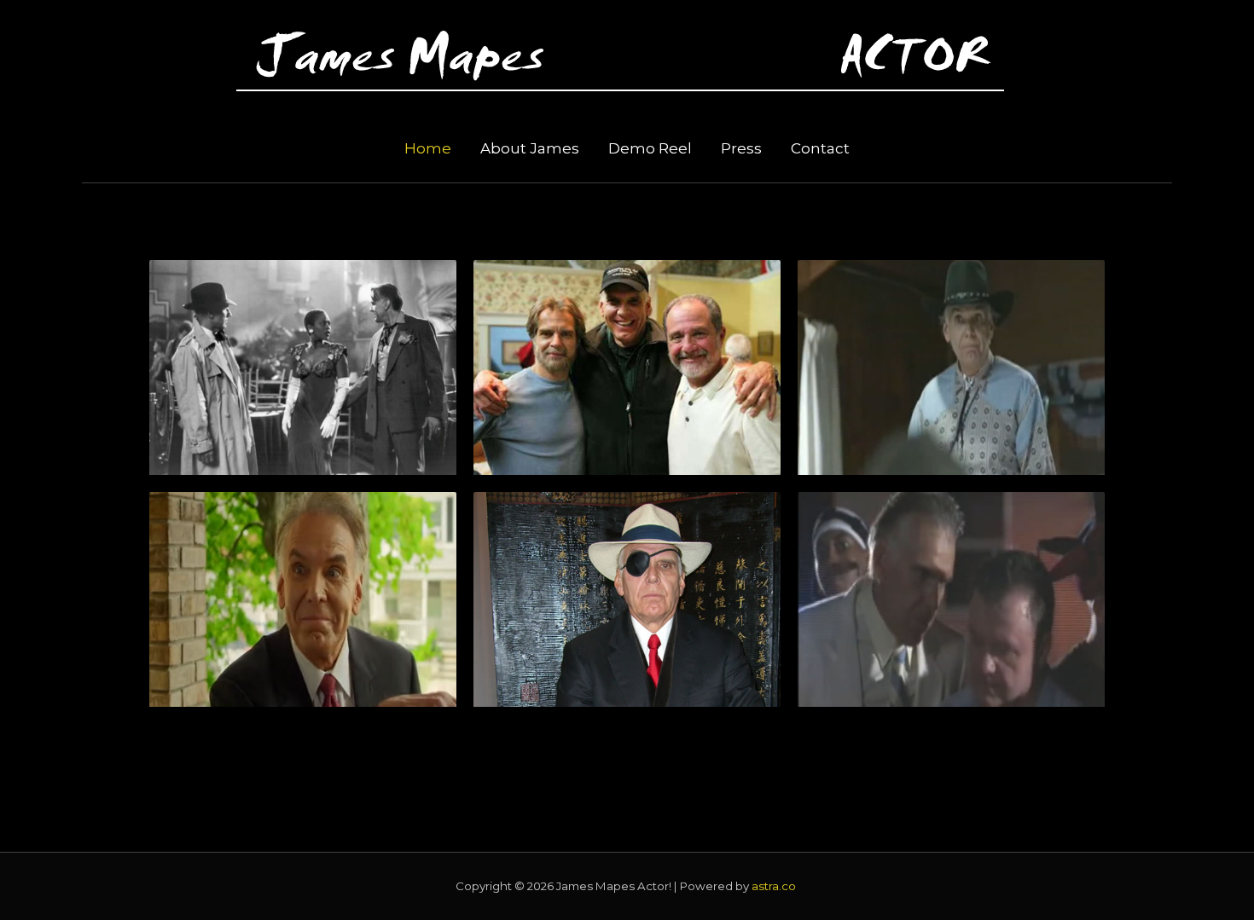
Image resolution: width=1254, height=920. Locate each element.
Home (427, 148)
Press (741, 148)
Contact (820, 148)
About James (529, 148)
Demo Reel (650, 148)
